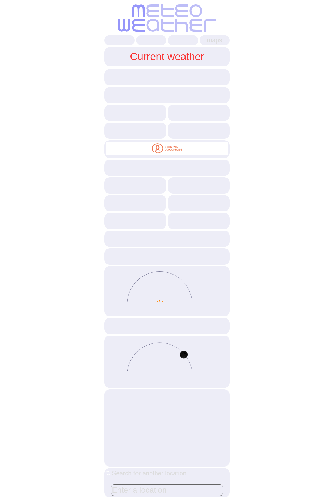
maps (214, 40)
